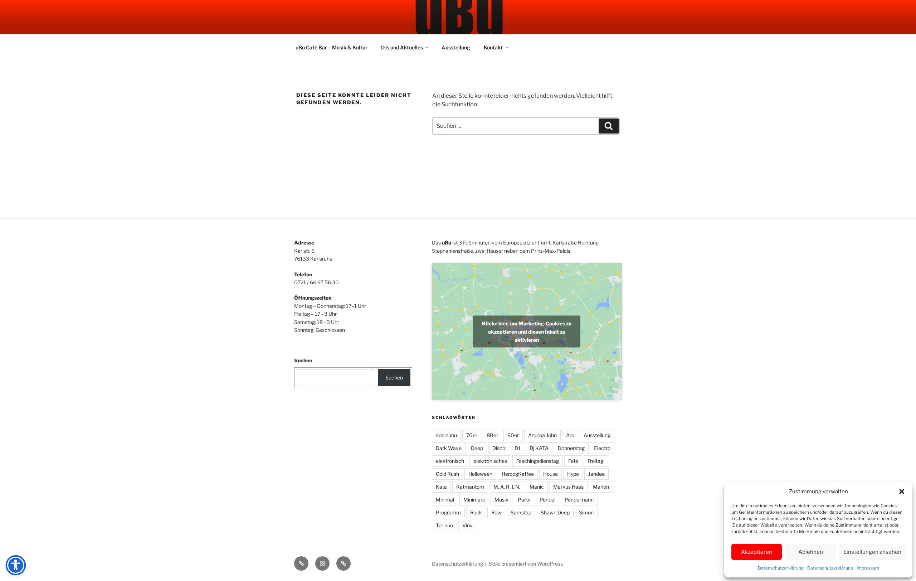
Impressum (868, 568)
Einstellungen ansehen (872, 552)
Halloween (480, 474)
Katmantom (470, 487)
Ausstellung (456, 47)
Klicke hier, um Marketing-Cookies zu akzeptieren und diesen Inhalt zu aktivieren (526, 331)
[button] (901, 491)
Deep (477, 448)
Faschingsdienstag (537, 461)
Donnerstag (571, 448)
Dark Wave (449, 448)
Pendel (547, 500)
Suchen (303, 360)
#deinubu (446, 435)
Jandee (596, 474)
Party (524, 500)
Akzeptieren (756, 552)
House (550, 474)
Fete (573, 461)
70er (471, 435)
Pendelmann (579, 500)
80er (492, 435)
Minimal (445, 500)
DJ (517, 448)
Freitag (595, 461)
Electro (602, 448)
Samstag (521, 512)
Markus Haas (568, 487)
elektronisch (450, 461)
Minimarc (474, 500)
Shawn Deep (555, 512)
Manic (537, 487)
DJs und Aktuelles (402, 47)
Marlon (601, 487)
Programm (448, 512)
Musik (501, 500)
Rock (476, 512)
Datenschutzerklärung (781, 568)
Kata (441, 487)
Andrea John (542, 435)
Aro (570, 435)
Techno (444, 525)
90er (513, 435)
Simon (586, 512)
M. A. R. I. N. (506, 487)
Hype (573, 474)
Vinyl (467, 525)
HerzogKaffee (518, 474)
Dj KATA (539, 448)
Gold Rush (447, 474)
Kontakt (493, 47)
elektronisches (490, 461)
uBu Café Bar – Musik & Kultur (331, 47)
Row (496, 512)
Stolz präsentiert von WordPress (526, 564)
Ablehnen (810, 552)
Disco (498, 448)
